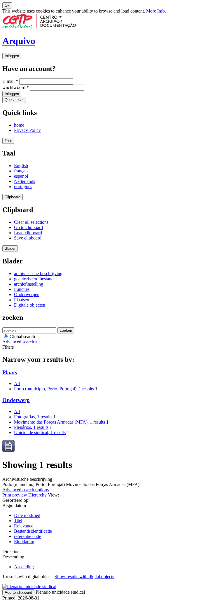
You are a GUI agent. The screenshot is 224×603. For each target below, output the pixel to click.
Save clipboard (27, 237)
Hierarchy (38, 494)
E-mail (10, 81)
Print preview (14, 494)
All (17, 383)
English (21, 165)
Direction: (11, 551)
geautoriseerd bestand (34, 278)
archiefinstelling (28, 284)
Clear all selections (31, 222)
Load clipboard (28, 232)
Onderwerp (16, 400)
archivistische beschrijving (38, 273)
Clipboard (12, 197)
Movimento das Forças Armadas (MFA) (59, 422)
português (23, 186)
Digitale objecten (29, 305)
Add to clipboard (18, 592)
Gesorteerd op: (15, 500)
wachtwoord (15, 87)
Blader (10, 248)
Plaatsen (21, 299)
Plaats (9, 372)
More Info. (156, 10)
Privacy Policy (27, 130)
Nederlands (24, 181)
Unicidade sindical (40, 432)
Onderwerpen (26, 294)
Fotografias (33, 416)
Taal (8, 141)
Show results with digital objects (84, 576)
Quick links (14, 100)
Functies (21, 289)
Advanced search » (20, 341)
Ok (7, 5)
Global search (21, 336)
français (21, 170)
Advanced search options (25, 489)
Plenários (31, 427)
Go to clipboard (28, 227)
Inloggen (12, 56)
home (19, 125)
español (21, 176)
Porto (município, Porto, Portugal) (54, 388)
